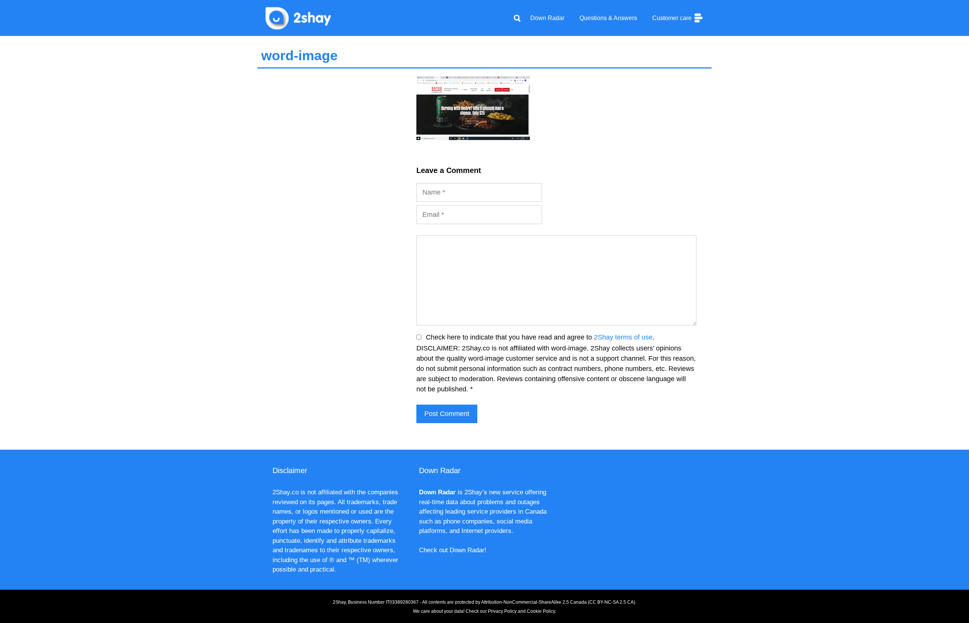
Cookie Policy (541, 611)
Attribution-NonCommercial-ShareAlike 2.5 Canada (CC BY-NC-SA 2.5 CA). (558, 602)
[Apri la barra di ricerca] (517, 18)
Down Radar (547, 18)
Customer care (672, 18)
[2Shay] (299, 17)
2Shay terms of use (623, 337)
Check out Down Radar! (452, 550)
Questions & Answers (608, 18)
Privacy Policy (502, 611)
